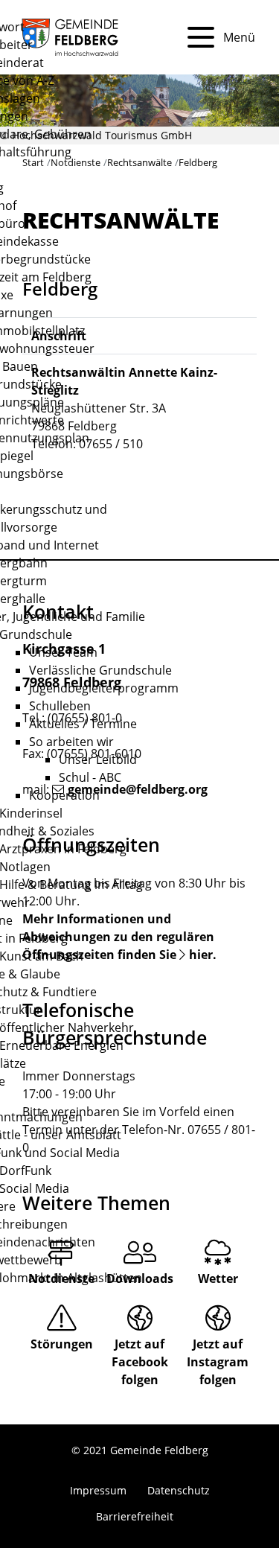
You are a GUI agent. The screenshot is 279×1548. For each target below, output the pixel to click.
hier (201, 954)
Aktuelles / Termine (83, 724)
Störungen (62, 1344)
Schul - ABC (90, 777)
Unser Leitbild (98, 759)
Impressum (98, 1490)
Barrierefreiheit (134, 1516)
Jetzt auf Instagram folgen (217, 1362)
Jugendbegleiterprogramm (104, 688)
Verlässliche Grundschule (100, 670)
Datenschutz (178, 1490)
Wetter (218, 1278)
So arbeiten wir (71, 741)
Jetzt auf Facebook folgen (140, 1362)
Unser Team (63, 652)
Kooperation (64, 795)
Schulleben (60, 706)
